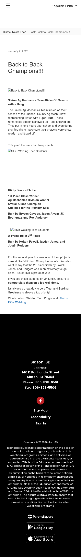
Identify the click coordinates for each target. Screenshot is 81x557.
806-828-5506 (44, 387)
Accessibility (40, 417)
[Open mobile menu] (8, 6)
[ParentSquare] (40, 516)
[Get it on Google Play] (40, 526)
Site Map (41, 410)
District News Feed (14, 32)
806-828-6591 (46, 382)
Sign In (40, 423)
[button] (64, 6)
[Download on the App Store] (40, 538)
